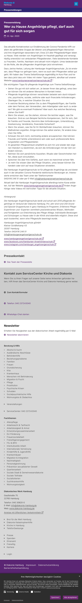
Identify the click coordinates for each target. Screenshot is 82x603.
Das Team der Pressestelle (19, 262)
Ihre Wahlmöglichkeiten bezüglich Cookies (41, 577)
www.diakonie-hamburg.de (21, 508)
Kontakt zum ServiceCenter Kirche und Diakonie (38, 273)
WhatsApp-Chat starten (18, 314)
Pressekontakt (14, 256)
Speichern (55, 597)
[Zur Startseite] (9, 4)
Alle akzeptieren (70, 597)
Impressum (7, 600)
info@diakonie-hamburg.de (24, 505)
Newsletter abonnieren (18, 335)
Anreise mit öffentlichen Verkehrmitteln (22, 512)
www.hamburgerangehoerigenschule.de (31, 80)
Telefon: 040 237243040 (19, 303)
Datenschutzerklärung (17, 600)
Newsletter (11, 325)
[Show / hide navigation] (76, 4)
